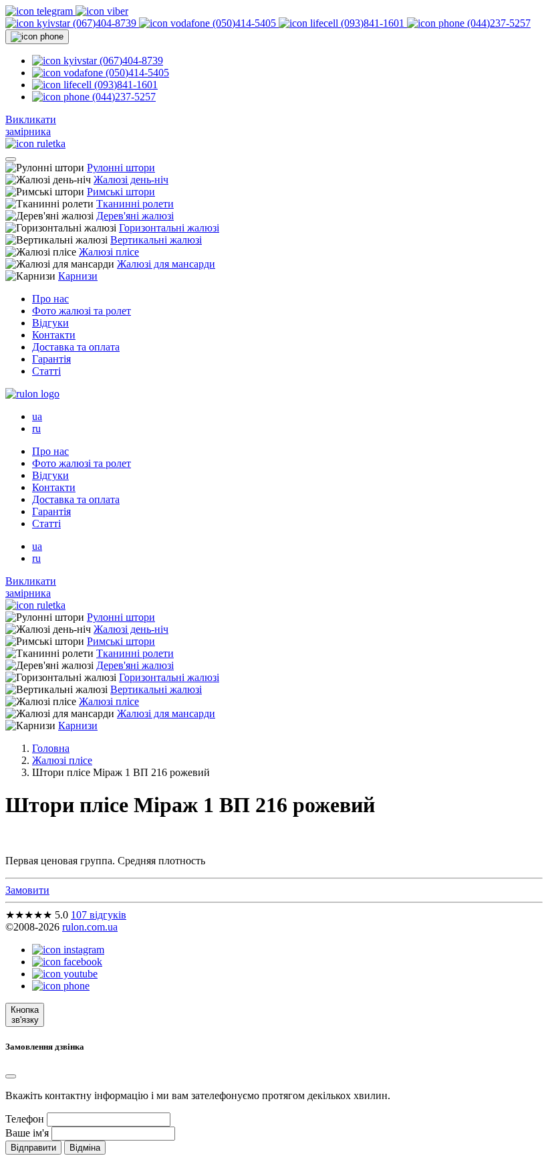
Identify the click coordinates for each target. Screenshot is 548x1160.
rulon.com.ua (90, 927)
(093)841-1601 (372, 23)
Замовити (27, 890)
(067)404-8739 (104, 23)
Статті (46, 371)
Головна (51, 748)
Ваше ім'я (27, 1133)
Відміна (85, 1148)
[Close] (10, 1076)
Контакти (54, 335)
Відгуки (50, 322)
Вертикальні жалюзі (156, 240)
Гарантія (51, 359)
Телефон (24, 1119)
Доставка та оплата (76, 347)
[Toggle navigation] (10, 159)
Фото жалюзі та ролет (81, 310)
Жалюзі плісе (109, 252)
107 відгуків (98, 915)
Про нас (50, 298)
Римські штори (121, 191)
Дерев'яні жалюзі (135, 215)
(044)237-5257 (497, 23)
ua (37, 416)
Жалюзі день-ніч (131, 179)
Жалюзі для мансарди (166, 264)
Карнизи (78, 276)
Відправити (33, 1148)
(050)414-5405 (244, 23)
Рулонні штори (121, 167)
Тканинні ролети (135, 203)
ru (36, 428)
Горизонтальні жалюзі (169, 227)
